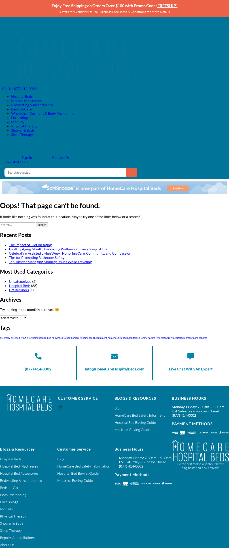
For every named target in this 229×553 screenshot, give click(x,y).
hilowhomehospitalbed (39, 337)
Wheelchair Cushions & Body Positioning (42, 113)
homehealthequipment (95, 337)
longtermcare (148, 337)
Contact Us (60, 157)
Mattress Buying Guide (132, 429)
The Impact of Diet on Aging (30, 245)
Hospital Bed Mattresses (19, 466)
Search (131, 172)
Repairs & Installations (17, 537)
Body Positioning (13, 495)
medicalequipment (182, 337)
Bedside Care (21, 109)
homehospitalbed (117, 337)
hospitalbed (133, 337)
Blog (117, 408)
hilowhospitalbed (61, 337)
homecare (76, 337)
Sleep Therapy (22, 134)
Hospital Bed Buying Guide (135, 422)
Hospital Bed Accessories (19, 473)
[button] (60, 407)
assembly (5, 337)
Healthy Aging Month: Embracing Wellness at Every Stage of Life (58, 249)
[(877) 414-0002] (38, 356)
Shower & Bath (22, 130)
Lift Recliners (19, 290)
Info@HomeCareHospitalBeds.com (114, 369)
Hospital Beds (22, 96)
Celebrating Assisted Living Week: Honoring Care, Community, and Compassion (70, 253)
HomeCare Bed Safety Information (141, 415)
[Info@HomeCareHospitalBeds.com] (114, 356)
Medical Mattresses (26, 100)
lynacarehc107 (164, 337)
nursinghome (200, 337)
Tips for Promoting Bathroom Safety (36, 257)
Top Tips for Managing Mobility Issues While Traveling (50, 262)
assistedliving (18, 337)
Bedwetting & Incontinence (32, 105)
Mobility (17, 122)
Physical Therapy (24, 126)
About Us (7, 545)
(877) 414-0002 (38, 369)
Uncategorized (20, 281)
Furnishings (20, 117)
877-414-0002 (16, 162)
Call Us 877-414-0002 (19, 88)
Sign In (26, 157)
